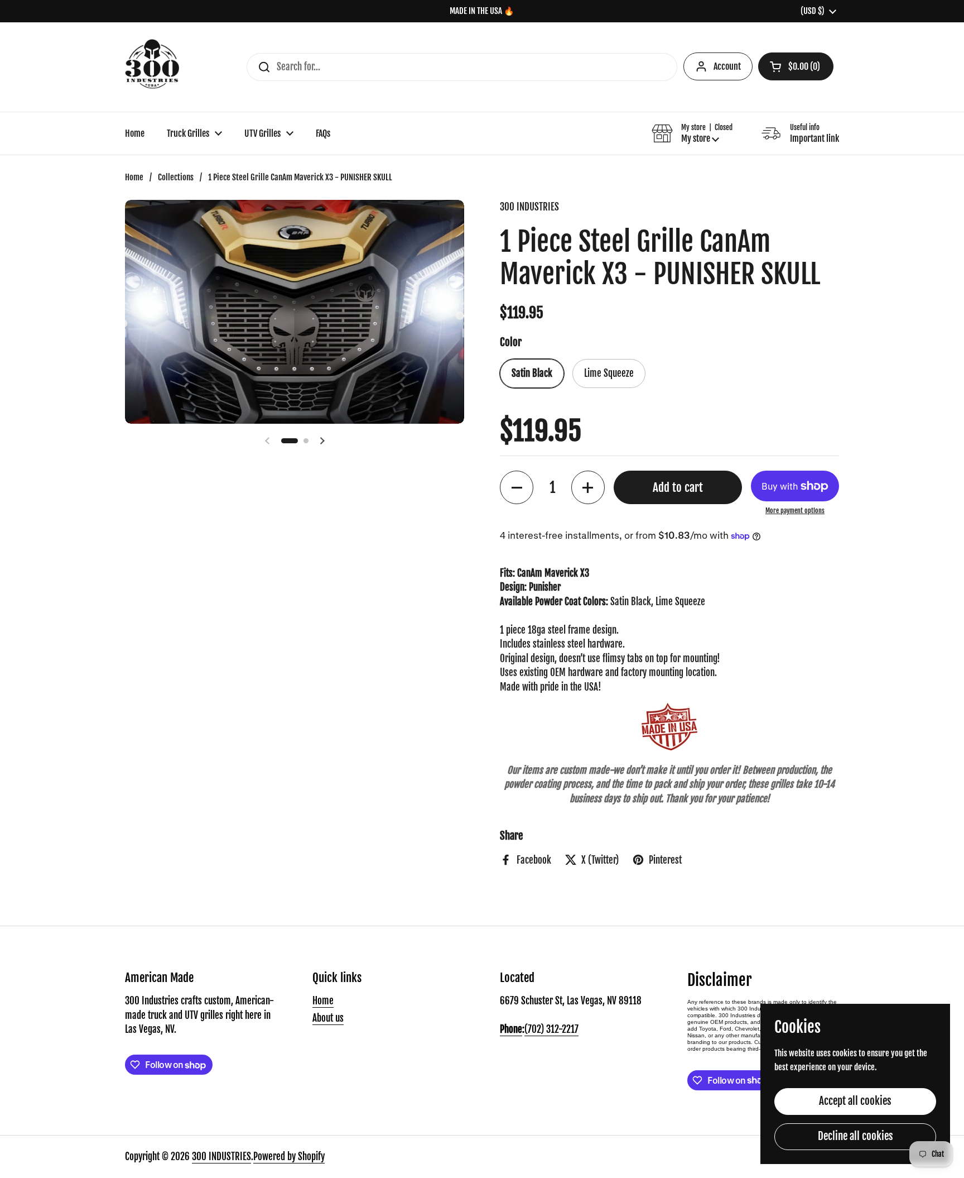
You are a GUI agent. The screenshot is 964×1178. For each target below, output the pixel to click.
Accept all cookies (855, 1101)
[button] (795, 66)
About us (328, 1018)
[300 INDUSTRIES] (152, 67)
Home (134, 177)
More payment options (795, 510)
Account (727, 66)
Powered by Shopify (289, 1156)
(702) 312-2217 (551, 1029)
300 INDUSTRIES (221, 1156)
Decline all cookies (855, 1136)
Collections (176, 177)
